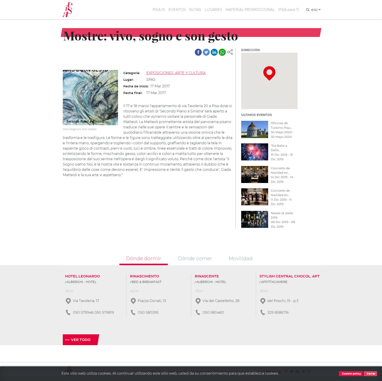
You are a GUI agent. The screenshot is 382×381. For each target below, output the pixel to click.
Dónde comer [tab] (195, 258)
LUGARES (213, 10)
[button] (230, 52)
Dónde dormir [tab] (143, 258)
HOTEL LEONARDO (82, 276)
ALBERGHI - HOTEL (81, 282)
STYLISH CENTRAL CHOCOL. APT (290, 276)
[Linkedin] (214, 52)
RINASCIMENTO (144, 276)
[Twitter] (206, 52)
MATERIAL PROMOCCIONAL (250, 10)
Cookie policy (351, 373)
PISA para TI (288, 10)
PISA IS (159, 10)
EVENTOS (177, 10)
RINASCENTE (207, 276)
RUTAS (195, 10)
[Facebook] (198, 52)
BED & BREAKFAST (146, 282)
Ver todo (80, 340)
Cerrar (370, 373)
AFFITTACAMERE (274, 282)
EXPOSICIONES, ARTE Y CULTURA (176, 73)
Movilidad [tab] (240, 258)
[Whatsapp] (222, 52)
